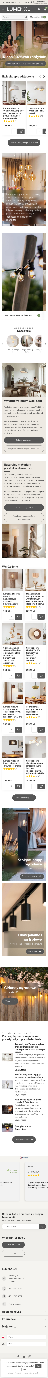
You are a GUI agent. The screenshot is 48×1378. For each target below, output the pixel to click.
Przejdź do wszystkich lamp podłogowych (24, 517)
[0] (44, 9)
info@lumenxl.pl (14, 1304)
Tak (38, 1366)
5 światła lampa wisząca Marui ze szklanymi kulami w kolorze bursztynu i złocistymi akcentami (12, 655)
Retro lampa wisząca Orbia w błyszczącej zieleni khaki (34, 710)
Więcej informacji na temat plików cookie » (24, 1373)
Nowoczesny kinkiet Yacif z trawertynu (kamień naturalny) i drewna (33, 654)
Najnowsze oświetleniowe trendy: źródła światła (28, 1101)
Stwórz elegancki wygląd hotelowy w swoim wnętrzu (29, 1075)
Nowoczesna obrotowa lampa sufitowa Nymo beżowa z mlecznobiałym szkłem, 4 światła (35, 767)
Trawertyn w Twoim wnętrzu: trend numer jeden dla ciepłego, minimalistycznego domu (30, 1048)
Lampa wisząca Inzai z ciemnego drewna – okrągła (12, 763)
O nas (13, 1253)
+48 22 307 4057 (15, 1288)
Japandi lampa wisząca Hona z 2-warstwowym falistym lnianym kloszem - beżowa (35, 599)
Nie (24, 1369)
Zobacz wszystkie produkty (22, 142)
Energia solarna (23, 1126)
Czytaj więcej (20, 1069)
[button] (38, 2)
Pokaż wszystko (22, 1139)
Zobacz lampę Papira (24, 507)
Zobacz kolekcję (22, 797)
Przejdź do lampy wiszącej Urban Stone (24, 448)
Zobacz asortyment (24, 440)
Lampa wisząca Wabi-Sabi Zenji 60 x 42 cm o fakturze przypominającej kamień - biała (13, 113)
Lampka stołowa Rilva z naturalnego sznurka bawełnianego (11, 599)
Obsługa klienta (13, 1244)
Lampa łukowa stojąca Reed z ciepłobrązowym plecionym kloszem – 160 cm (12, 712)
